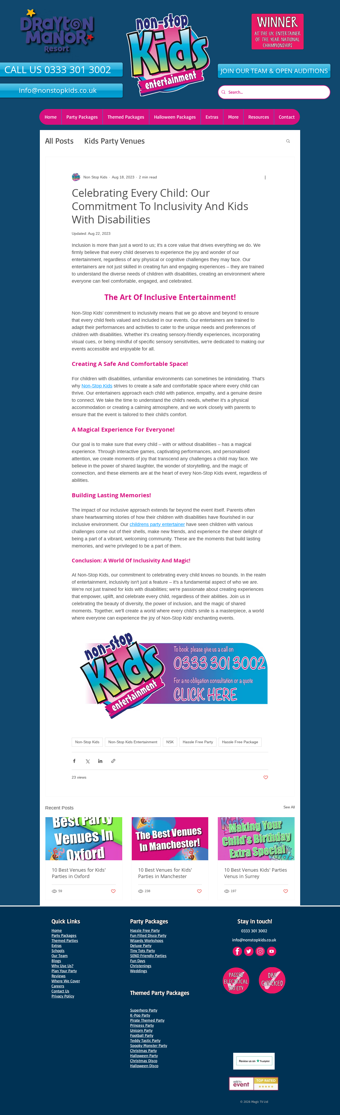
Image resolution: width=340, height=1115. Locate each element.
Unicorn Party (141, 1030)
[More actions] (265, 177)
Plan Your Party (64, 970)
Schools (58, 950)
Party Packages (64, 935)
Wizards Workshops (146, 940)
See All (289, 807)
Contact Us (60, 990)
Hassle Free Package (240, 742)
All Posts (59, 140)
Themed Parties (65, 940)
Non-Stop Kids (87, 742)
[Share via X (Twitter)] (87, 760)
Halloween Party (144, 1055)
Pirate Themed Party (147, 1020)
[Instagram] (260, 951)
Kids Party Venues (114, 140)
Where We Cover (66, 980)
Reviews (59, 975)
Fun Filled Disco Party (148, 935)
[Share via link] (113, 760)
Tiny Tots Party (142, 950)
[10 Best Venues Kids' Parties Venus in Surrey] (256, 838)
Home (57, 930)
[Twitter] (248, 951)
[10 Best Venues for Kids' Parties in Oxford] (83, 838)
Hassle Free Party (198, 742)
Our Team (60, 955)
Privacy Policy (63, 996)
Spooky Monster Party (148, 1045)
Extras (57, 945)
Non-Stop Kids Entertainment (132, 742)
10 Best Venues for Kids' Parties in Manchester (165, 873)
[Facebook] (237, 951)
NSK (170, 742)
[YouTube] (271, 951)
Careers (58, 985)
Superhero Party (143, 1010)
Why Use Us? (62, 965)
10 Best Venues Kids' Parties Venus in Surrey (255, 873)
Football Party (141, 1035)
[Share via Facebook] (74, 760)
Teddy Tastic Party (145, 1040)
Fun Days (137, 960)
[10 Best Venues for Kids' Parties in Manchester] (170, 838)
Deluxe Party (140, 945)
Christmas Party (143, 1050)
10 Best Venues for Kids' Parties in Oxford (79, 873)
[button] (175, 116)
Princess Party (142, 1025)
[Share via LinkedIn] (100, 760)
